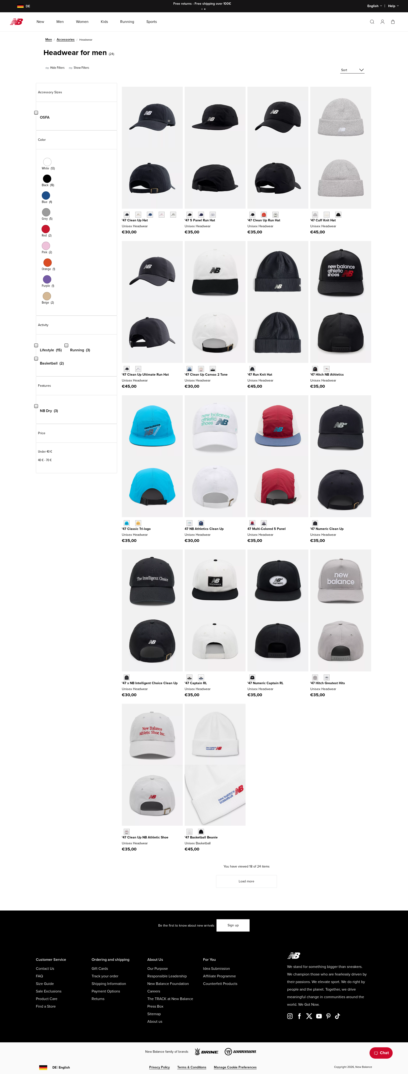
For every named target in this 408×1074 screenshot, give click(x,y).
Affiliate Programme (219, 976)
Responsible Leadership (167, 976)
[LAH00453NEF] (264, 215)
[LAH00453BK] (252, 215)
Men (48, 40)
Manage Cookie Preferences (235, 1067)
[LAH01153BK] (252, 369)
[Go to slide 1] (202, 10)
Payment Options (106, 991)
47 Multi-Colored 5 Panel (266, 529)
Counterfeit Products (220, 983)
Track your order (105, 976)
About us (154, 1021)
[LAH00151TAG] (173, 215)
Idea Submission (216, 968)
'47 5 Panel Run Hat (200, 220)
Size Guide (45, 983)
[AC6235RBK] (201, 832)
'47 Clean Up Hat (135, 220)
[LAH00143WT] (138, 369)
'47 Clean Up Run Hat (263, 220)
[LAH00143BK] (127, 369)
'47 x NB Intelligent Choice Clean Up (150, 683)
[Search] (372, 22)
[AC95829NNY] (201, 677)
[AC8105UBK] (127, 677)
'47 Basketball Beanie (201, 837)
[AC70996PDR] (252, 523)
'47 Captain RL (196, 683)
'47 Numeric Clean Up (327, 529)
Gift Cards (100, 968)
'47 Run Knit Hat (259, 375)
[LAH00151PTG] (162, 215)
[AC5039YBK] (252, 677)
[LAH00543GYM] (315, 215)
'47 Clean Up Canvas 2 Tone (206, 375)
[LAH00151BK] (127, 215)
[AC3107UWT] (189, 523)
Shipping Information (109, 983)
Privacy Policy (159, 1067)
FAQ (39, 976)
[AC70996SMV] (264, 523)
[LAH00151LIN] (138, 215)
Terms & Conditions (191, 1067)
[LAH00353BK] (189, 215)
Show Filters (81, 68)
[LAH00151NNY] (150, 215)
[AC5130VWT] (327, 677)
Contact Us (45, 968)
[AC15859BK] (315, 369)
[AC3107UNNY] (201, 523)
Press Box (155, 1006)
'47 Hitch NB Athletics (327, 375)
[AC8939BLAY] (189, 369)
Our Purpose (157, 968)
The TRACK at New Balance (170, 999)
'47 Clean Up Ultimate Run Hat (145, 375)
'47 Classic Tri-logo (136, 529)
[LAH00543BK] (338, 215)
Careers (153, 991)
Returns (98, 999)
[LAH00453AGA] (275, 215)
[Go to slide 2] (205, 10)
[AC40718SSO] (138, 523)
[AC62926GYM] (127, 832)
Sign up (233, 925)
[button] (382, 22)
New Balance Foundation (168, 983)
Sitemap (154, 1014)
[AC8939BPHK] (201, 369)
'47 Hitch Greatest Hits (327, 683)
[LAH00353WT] (213, 215)
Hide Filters (57, 68)
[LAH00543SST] (327, 215)
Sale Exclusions (48, 991)
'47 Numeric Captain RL (265, 683)
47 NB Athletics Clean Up (204, 529)
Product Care (46, 999)
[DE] (17, 6)
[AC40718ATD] (127, 523)
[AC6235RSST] (189, 832)
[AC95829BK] (189, 677)
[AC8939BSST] (213, 369)
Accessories (66, 40)
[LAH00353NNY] (201, 215)
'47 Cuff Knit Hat (323, 220)
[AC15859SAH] (327, 369)
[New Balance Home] (18, 21)
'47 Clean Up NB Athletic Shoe (145, 837)
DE (61, 1067)
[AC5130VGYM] (315, 677)
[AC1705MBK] (315, 523)
